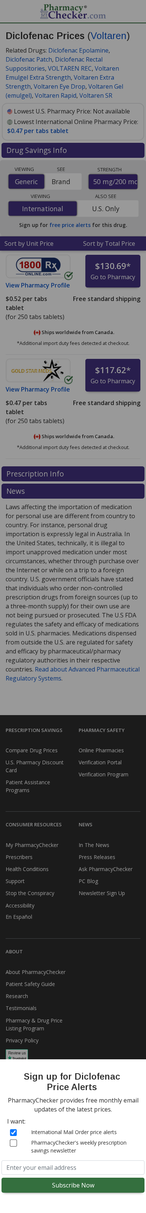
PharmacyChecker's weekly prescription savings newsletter (79, 1146)
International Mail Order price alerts (74, 1132)
